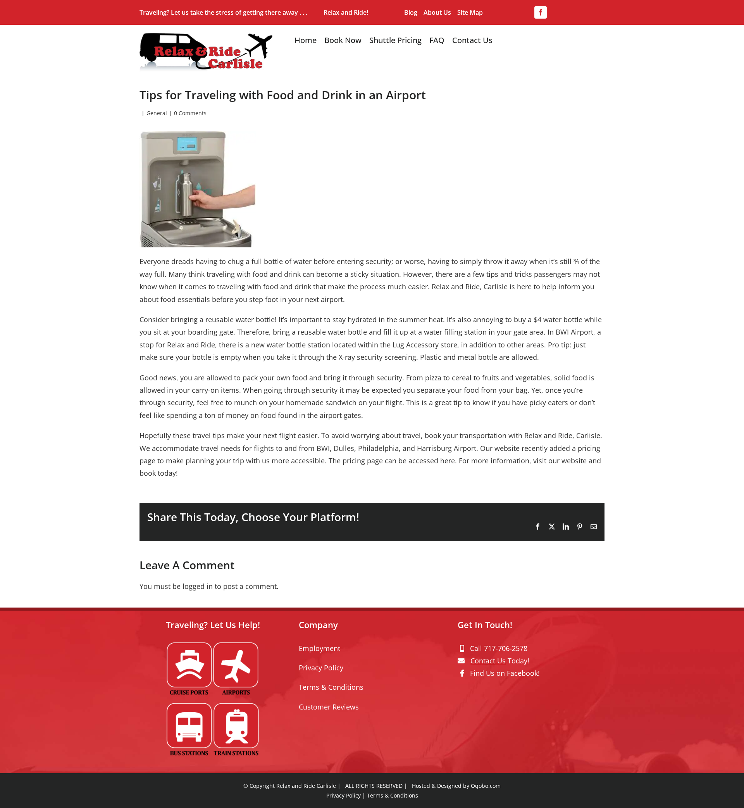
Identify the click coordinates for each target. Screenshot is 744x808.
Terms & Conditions (331, 687)
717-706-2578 (505, 648)
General (156, 113)
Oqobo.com (486, 785)
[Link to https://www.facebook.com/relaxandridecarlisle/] (462, 673)
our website (567, 460)
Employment (319, 648)
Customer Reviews (329, 706)
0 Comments (190, 113)
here (447, 460)
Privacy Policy (321, 667)
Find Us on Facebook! (505, 673)
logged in (198, 586)
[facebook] (540, 12)
